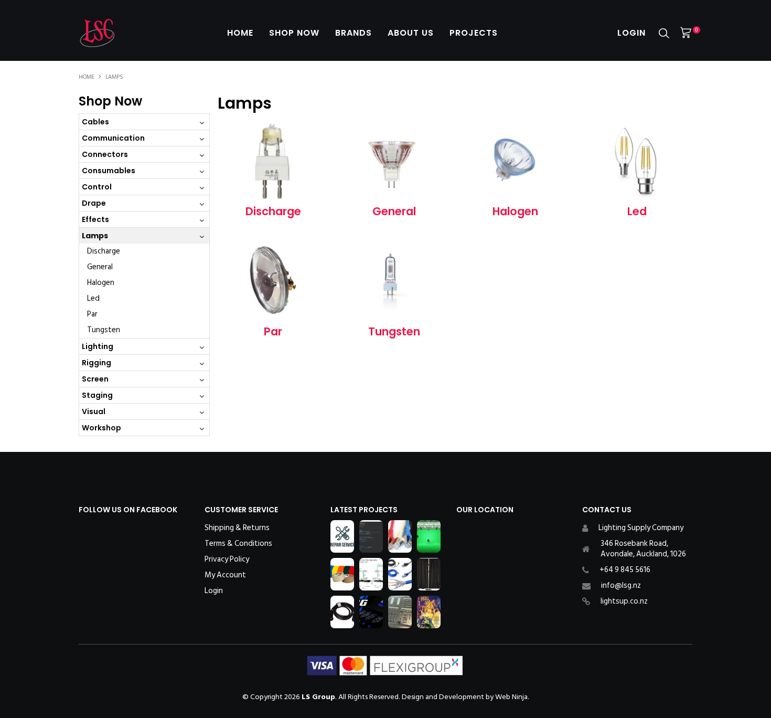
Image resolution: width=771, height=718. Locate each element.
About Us (411, 33)
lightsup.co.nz (624, 601)
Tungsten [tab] (103, 329)
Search (664, 33)
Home (240, 33)
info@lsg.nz (621, 585)
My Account (225, 575)
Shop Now (294, 33)
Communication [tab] (113, 138)
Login (631, 33)
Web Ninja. (512, 697)
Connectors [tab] (105, 154)
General (394, 211)
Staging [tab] (97, 395)
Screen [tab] (95, 379)
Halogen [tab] (100, 282)
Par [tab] (92, 314)
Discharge (273, 211)
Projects (473, 33)
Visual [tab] (93, 411)
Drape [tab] (94, 203)
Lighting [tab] (97, 346)
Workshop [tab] (101, 428)
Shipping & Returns (237, 528)
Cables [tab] (95, 122)
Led (637, 211)
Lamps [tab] (95, 235)
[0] (686, 32)
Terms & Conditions (238, 543)
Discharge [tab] (103, 251)
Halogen (515, 211)
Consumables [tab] (108, 170)
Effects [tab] (95, 219)
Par (273, 331)
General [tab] (100, 266)
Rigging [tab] (96, 362)
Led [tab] (93, 298)
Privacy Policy (227, 559)
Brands (353, 33)
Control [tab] (97, 187)
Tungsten (394, 331)
